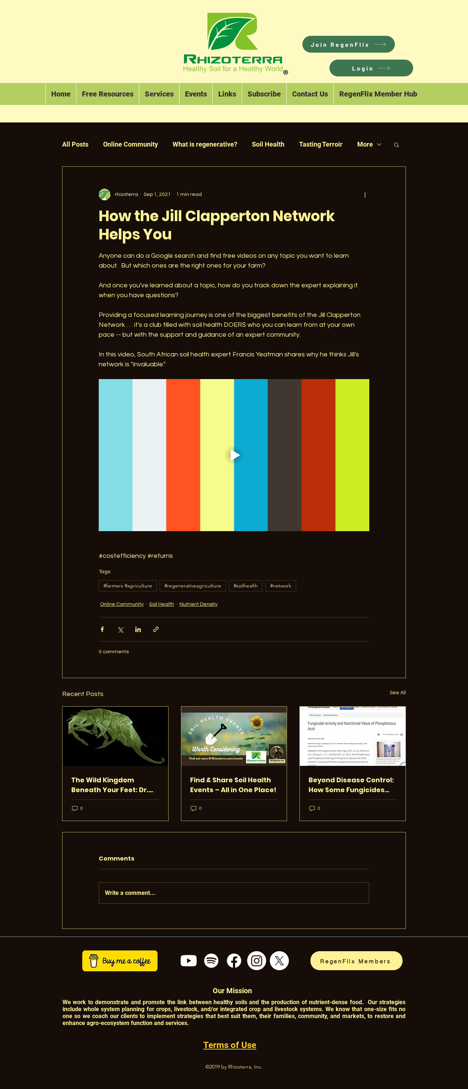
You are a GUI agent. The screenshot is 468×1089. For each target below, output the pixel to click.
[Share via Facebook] (102, 629)
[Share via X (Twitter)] (120, 629)
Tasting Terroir (321, 144)
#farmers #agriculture (127, 585)
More (365, 144)
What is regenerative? (205, 144)
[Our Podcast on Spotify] (211, 960)
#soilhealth (246, 585)
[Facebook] (234, 960)
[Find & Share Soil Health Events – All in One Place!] (234, 736)
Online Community (130, 144)
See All (398, 692)
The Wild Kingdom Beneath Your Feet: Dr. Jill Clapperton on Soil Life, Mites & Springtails (111, 785)
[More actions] (365, 194)
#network (280, 585)
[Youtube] (188, 960)
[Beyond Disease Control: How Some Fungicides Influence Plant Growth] (352, 736)
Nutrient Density (199, 604)
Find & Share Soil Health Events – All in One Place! (233, 784)
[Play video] (234, 455)
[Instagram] (256, 960)
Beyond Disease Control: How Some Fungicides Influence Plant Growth (351, 785)
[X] (279, 960)
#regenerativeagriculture (193, 585)
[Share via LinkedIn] (138, 629)
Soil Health (268, 144)
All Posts (75, 144)
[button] (371, 68)
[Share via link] (155, 629)
